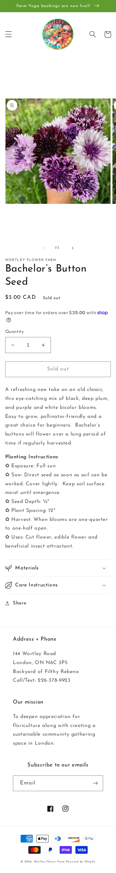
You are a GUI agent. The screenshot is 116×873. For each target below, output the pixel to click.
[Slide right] (72, 248)
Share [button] (20, 603)
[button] (8, 34)
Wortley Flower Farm (49, 861)
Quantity (14, 332)
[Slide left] (43, 248)
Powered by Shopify (80, 861)
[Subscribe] (95, 783)
